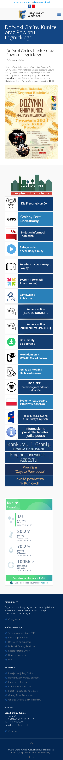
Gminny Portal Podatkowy (20, 695)
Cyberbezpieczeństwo (18, 637)
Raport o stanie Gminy (18, 650)
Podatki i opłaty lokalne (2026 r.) (23, 690)
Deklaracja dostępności (19, 642)
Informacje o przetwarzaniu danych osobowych (31, 752)
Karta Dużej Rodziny (17, 682)
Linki (10, 659)
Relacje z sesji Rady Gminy (20, 673)
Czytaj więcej (14, 619)
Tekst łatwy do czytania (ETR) (21, 633)
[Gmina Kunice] (31, 14)
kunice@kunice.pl (42, 2)
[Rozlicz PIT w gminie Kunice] (31, 185)
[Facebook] (29, 5)
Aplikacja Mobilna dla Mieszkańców (24, 699)
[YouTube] (33, 5)
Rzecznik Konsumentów (19, 686)
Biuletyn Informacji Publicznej (21, 646)
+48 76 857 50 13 (23, 2)
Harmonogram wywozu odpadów (24, 677)
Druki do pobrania (17, 655)
